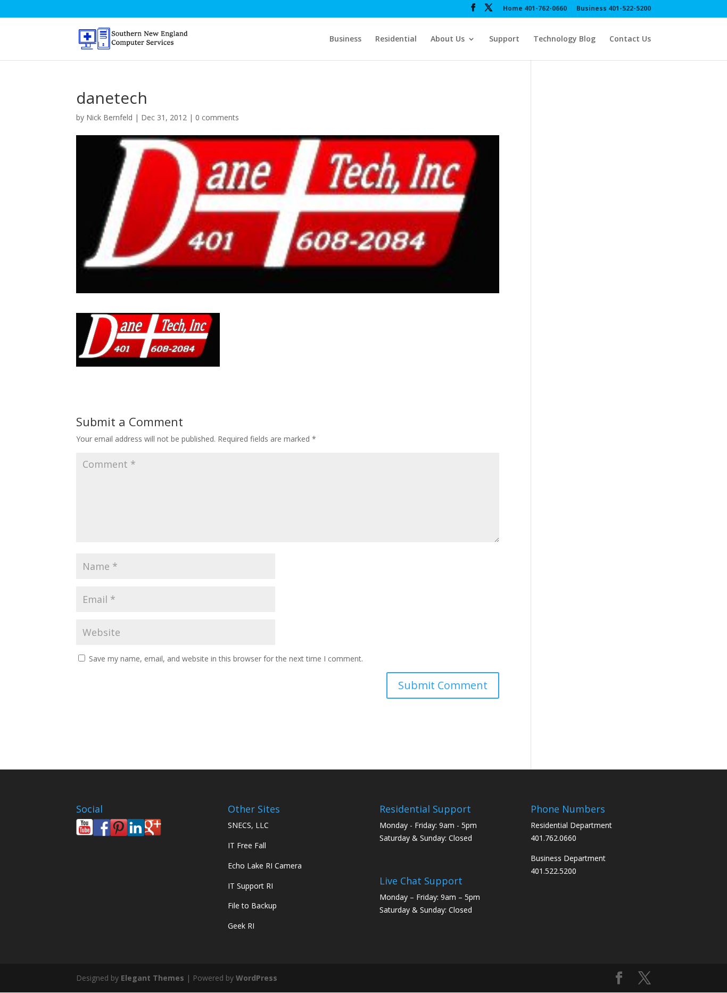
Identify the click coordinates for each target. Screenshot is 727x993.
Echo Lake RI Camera (265, 865)
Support (504, 39)
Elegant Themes (152, 978)
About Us (448, 39)
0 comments (217, 117)
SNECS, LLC (248, 825)
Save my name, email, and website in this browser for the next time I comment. (226, 658)
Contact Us (630, 39)
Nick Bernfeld (109, 117)
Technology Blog (564, 39)
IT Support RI (250, 886)
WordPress (256, 978)
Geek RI (241, 926)
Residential (396, 39)
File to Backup (252, 905)
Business (345, 39)
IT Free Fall (247, 845)
